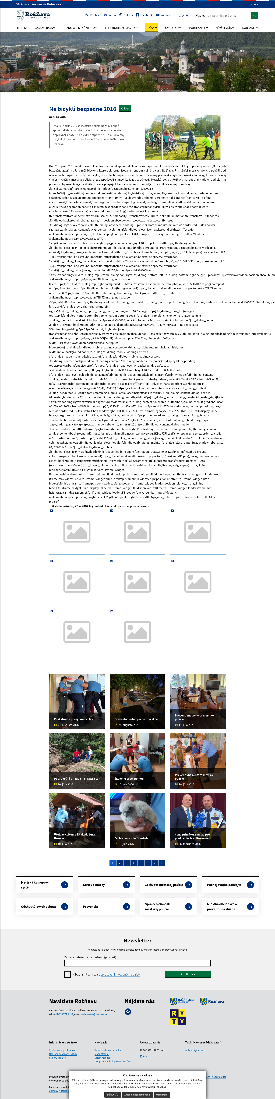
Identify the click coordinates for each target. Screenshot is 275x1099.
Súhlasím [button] (113, 1094)
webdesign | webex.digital (212, 1076)
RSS (144, 1056)
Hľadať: (200, 15)
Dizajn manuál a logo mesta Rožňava (114, 1061)
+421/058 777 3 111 (63, 1014)
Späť (126, 108)
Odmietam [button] (161, 1094)
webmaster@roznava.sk (94, 1014)
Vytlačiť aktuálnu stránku (108, 1050)
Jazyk (253, 4)
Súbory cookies (57, 1057)
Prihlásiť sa (188, 974)
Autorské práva (67, 1090)
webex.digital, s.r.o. (195, 1050)
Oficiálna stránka (37, 4)
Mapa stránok (102, 1053)
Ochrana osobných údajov (63, 1053)
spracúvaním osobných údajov (120, 974)
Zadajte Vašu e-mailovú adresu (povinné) (90, 957)
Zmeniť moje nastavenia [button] (137, 1094)
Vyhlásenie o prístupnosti (62, 1050)
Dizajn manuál (102, 1057)
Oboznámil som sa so (106, 974)
